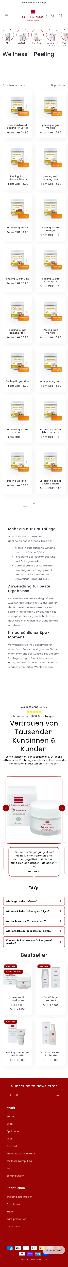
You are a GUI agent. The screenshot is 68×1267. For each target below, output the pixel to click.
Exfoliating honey (17, 227)
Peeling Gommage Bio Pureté (17, 1054)
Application (14, 1131)
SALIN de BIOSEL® (38, 1259)
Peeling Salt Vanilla (50, 331)
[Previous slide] (6, 808)
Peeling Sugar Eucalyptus (50, 280)
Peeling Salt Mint (17, 481)
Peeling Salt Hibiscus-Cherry (17, 178)
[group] (8, 36)
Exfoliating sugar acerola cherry (50, 482)
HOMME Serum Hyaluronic (50, 999)
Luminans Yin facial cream (17, 999)
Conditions (13, 1204)
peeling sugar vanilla (50, 126)
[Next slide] (62, 808)
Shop (10, 1124)
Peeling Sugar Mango (50, 229)
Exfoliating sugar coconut (17, 431)
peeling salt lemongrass (50, 178)
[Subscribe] (57, 1095)
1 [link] (25, 504)
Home (10, 1116)
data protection (16, 1219)
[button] (6, 15)
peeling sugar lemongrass (17, 331)
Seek (9, 1138)
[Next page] (43, 504)
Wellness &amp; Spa (19, 1161)
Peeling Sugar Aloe (17, 381)
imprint (11, 1211)
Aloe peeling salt (50, 381)
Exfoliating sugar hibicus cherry (50, 431)
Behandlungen (15, 1175)
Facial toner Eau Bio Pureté (51, 1054)
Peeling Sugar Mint (17, 279)
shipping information (20, 1196)
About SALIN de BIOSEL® (21, 1153)
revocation (13, 1226)
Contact (12, 1146)
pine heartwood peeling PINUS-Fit (17, 126)
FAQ (9, 1168)
